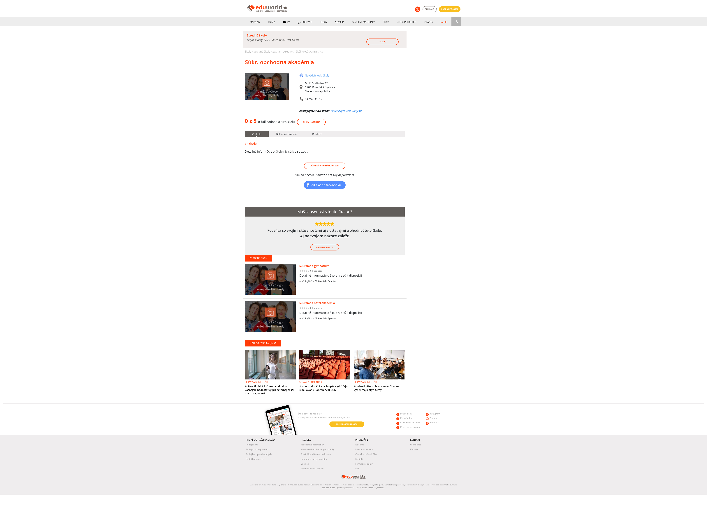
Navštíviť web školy (317, 75)
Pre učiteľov (406, 418)
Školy (386, 22)
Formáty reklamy (364, 463)
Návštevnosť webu (364, 449)
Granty (428, 22)
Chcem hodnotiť (311, 122)
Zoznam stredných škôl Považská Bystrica (297, 51)
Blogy (323, 22)
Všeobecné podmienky (312, 444)
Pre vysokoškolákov (410, 426)
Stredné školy (262, 51)
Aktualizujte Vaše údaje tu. (347, 111)
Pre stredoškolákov (410, 422)
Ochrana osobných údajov (314, 459)
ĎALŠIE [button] (443, 22)
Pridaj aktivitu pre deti (257, 449)
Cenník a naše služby (366, 454)
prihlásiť (429, 9)
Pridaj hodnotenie (255, 459)
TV (288, 22)
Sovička (339, 22)
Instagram (435, 413)
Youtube (434, 418)
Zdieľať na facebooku (326, 185)
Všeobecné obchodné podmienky (317, 449)
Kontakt (359, 459)
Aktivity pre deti (407, 22)
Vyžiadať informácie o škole (325, 165)
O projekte (415, 444)
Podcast (306, 22)
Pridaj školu (252, 444)
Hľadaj (382, 41)
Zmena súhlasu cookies (313, 468)
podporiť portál (449, 9)
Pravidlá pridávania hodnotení (316, 454)
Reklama (359, 444)
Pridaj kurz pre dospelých (259, 454)
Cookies (305, 463)
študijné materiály (363, 22)
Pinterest (434, 422)
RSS (357, 468)
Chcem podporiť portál (347, 424)
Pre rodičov (406, 413)
